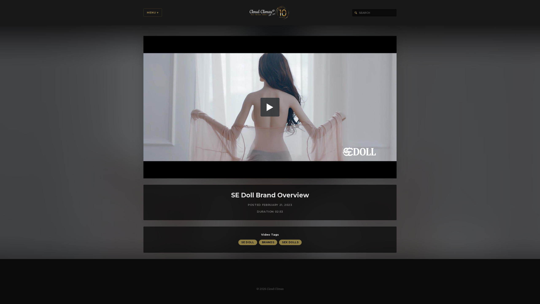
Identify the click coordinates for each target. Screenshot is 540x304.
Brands (268, 242)
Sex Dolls (290, 242)
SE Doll (247, 242)
